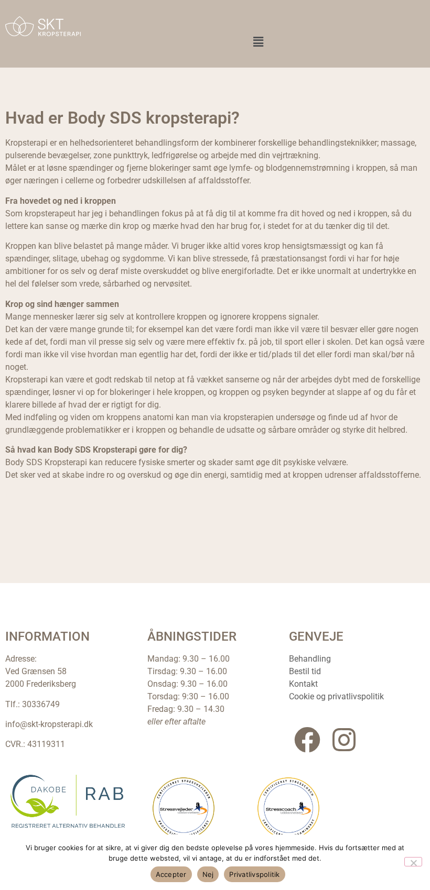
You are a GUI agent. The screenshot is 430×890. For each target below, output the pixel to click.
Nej (208, 874)
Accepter (171, 874)
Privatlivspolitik (254, 874)
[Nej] (413, 861)
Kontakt (303, 684)
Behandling (310, 659)
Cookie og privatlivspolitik (336, 696)
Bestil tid (305, 671)
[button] (258, 41)
